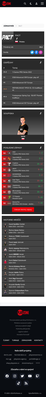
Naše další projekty (23, 350)
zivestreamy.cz (27, 363)
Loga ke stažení (23, 332)
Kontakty (38, 340)
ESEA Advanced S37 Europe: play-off (25, 103)
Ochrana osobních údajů (23, 326)
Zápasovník (9, 26)
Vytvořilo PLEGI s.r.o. (35, 393)
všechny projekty (37, 363)
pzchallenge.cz (34, 359)
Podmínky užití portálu (23, 329)
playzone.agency (20, 359)
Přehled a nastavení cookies (23, 323)
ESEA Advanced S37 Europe (22, 82)
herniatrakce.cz (20, 355)
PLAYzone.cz (18, 393)
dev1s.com (8, 355)
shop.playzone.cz (12, 363)
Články (6, 340)
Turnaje (15, 340)
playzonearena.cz (35, 355)
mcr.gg (8, 359)
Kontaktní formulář (23, 334)
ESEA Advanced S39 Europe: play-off (25, 77)
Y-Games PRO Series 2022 (22, 72)
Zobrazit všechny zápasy (23, 209)
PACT (20, 26)
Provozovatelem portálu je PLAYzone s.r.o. (23, 320)
